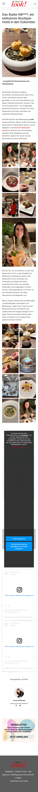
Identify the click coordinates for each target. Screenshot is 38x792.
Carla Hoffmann (19, 700)
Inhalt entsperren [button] (19, 539)
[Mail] (21, 705)
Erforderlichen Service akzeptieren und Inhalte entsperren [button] (19, 546)
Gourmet (16, 10)
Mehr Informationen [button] (19, 447)
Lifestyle (9, 10)
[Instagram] (17, 705)
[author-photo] (19, 697)
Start (3, 10)
